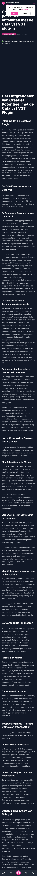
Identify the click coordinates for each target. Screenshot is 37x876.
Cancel (25, 14)
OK (14, 13)
